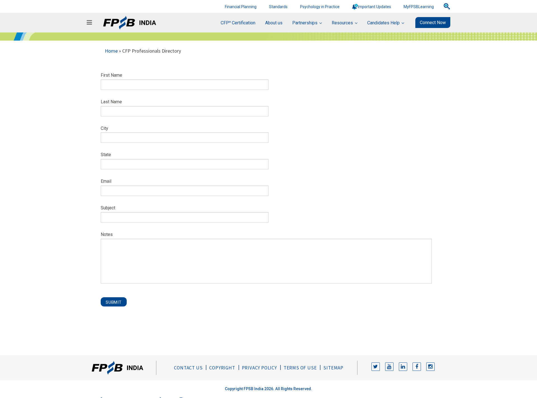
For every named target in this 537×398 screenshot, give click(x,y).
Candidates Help (383, 22)
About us (273, 22)
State (106, 154)
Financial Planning (240, 6)
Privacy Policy (259, 368)
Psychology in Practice (320, 6)
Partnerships (304, 22)
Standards (278, 6)
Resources (342, 22)
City (104, 128)
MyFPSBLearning (419, 6)
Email (106, 181)
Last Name (111, 101)
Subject (108, 207)
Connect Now (433, 22)
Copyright (222, 368)
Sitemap (333, 368)
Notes (107, 234)
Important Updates (374, 6)
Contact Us (188, 368)
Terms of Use (300, 368)
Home (111, 51)
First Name (111, 75)
